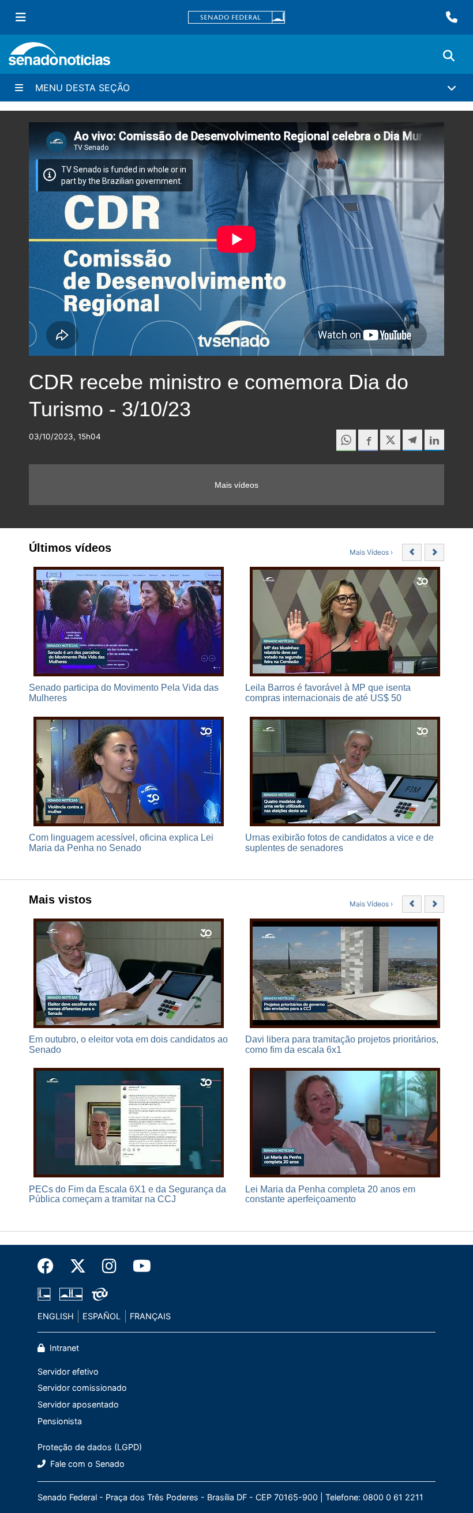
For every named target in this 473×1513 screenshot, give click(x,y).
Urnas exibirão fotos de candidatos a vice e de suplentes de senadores (339, 843)
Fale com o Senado (86, 1464)
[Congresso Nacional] (71, 1294)
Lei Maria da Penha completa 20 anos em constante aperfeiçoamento (330, 1194)
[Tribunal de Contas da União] (100, 1294)
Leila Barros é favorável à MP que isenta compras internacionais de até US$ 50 (328, 693)
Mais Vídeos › (371, 552)
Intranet (63, 1348)
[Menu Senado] (21, 17)
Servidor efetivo (68, 1371)
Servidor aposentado (78, 1404)
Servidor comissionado (82, 1387)
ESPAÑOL (101, 1316)
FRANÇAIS (150, 1316)
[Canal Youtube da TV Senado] (138, 1266)
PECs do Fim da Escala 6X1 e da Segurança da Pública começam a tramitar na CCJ (127, 1194)
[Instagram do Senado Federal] (109, 1266)
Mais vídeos (236, 485)
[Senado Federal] (236, 17)
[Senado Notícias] (59, 58)
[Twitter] (78, 1266)
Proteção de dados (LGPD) (89, 1447)
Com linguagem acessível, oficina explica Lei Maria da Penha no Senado (121, 843)
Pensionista (59, 1421)
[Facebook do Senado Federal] (49, 1266)
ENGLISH (55, 1316)
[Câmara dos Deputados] (44, 1294)
